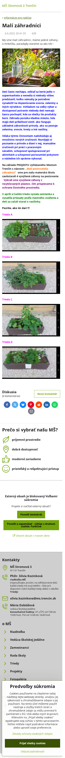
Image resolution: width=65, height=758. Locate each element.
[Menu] (58, 5)
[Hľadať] (49, 5)
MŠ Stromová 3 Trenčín (19, 5)
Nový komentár (47, 394)
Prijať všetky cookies (33, 743)
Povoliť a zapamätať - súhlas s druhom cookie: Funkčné (31, 525)
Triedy (14, 591)
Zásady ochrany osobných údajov (32, 733)
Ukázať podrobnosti (32, 751)
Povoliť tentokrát (31, 514)
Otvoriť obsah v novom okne (32, 535)
